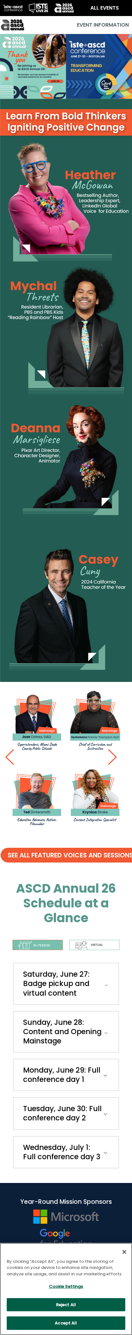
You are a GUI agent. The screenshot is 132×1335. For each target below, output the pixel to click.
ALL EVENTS (104, 8)
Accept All (66, 1323)
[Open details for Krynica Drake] (95, 798)
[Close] (124, 1252)
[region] (66, 1289)
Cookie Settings (66, 1286)
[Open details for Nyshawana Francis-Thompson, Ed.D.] (95, 723)
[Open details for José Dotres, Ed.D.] (37, 723)
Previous (13, 757)
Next (116, 757)
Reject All (66, 1305)
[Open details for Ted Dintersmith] (37, 798)
